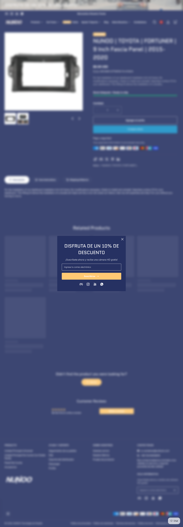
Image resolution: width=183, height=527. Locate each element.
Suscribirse (89, 276)
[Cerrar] (122, 239)
